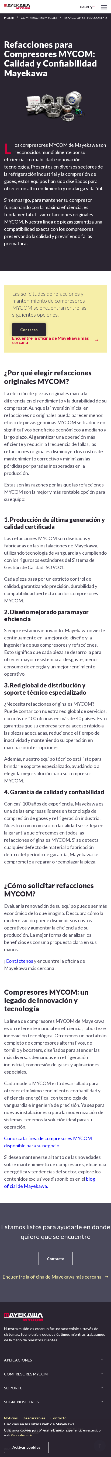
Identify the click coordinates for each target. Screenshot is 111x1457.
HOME (9, 18)
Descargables (34, 1418)
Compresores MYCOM (39, 18)
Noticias (11, 1418)
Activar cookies (26, 1447)
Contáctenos (19, 961)
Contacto (29, 329)
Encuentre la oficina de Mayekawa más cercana (50, 340)
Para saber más (22, 1435)
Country (86, 7)
